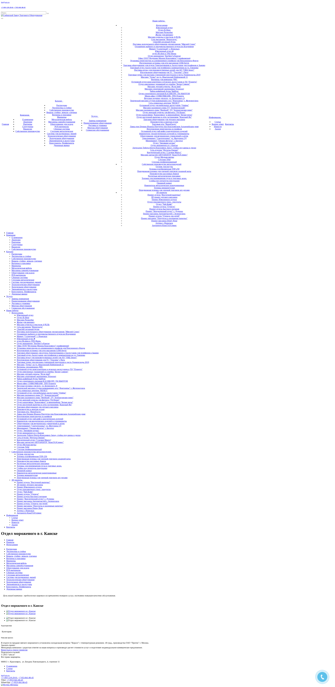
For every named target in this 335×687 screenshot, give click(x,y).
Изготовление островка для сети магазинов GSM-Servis (164, 63)
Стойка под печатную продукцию (164, 181)
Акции (218, 129)
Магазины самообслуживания (61, 122)
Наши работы (159, 21)
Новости (218, 126)
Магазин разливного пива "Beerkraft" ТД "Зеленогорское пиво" (164, 110)
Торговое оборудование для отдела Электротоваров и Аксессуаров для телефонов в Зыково (164, 65)
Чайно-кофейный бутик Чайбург (164, 91)
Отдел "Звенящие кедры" (164, 143)
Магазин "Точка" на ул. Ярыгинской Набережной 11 (164, 77)
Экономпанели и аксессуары (62, 141)
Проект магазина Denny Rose (164, 221)
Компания (25, 115)
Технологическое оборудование (62, 136)
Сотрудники (27, 126)
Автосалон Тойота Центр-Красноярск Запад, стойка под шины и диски (164, 148)
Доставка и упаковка (97, 125)
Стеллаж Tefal (164, 159)
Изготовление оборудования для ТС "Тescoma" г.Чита (164, 72)
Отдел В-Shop (164, 30)
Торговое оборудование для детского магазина (164, 119)
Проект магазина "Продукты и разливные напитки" (164, 218)
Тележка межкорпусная (164, 188)
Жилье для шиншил (164, 35)
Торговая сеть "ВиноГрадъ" (164, 124)
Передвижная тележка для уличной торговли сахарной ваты (164, 171)
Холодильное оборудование (61, 138)
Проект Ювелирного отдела (164, 199)
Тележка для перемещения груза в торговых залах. (164, 178)
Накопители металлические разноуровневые (164, 185)
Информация (215, 117)
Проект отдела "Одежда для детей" (164, 216)
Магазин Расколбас (164, 32)
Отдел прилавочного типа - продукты (164, 202)
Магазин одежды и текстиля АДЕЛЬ (164, 37)
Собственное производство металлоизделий (161, 164)
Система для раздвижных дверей (61, 134)
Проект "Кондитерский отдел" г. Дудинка (164, 211)
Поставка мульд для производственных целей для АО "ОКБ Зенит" (164, 70)
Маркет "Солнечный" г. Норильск (164, 49)
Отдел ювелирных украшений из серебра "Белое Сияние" (164, 84)
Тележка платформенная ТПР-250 (164, 169)
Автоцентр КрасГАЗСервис (164, 225)
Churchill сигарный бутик (164, 42)
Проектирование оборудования (97, 123)
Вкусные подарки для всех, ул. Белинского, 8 (164, 98)
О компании (27, 119)
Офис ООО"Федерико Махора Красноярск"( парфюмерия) (164, 58)
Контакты (229, 124)
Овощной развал (164, 183)
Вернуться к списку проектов (14, 650)
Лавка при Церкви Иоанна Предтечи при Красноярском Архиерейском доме (164, 126)
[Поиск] (48, 13)
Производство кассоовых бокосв (164, 174)
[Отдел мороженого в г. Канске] (21, 611)
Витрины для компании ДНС (164, 79)
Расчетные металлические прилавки (164, 176)
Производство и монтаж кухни (164, 122)
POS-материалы (62, 126)
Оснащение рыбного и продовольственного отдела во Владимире (164, 46)
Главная (5, 124)
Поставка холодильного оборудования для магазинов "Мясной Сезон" (164, 44)
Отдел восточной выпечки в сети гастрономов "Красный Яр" (164, 117)
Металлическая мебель (62, 119)
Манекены (61, 117)
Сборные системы (62, 129)
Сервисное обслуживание (97, 130)
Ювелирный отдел (164, 28)
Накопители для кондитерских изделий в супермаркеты (164, 134)
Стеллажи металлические (61, 131)
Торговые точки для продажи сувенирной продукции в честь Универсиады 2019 (164, 75)
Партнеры (27, 124)
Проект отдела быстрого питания (164, 209)
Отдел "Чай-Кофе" (164, 204)
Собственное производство (27, 131)
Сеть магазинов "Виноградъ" (164, 39)
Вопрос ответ (218, 124)
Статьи (218, 122)
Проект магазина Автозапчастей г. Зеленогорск (164, 214)
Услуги (95, 116)
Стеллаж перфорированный (164, 162)
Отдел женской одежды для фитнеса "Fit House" (164, 112)
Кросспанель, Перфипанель (61, 143)
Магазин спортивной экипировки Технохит (164, 89)
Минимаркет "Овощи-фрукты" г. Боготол (164, 141)
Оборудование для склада (61, 124)
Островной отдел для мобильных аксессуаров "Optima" (164, 105)
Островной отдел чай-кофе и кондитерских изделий (164, 131)
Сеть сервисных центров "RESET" (164, 103)
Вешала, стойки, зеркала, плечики (61, 112)
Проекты (10, 542)
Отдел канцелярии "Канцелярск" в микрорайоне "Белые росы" (164, 115)
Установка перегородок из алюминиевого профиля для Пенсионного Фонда (164, 61)
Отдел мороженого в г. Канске (164, 145)
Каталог (59, 101)
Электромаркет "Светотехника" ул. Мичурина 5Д (164, 138)
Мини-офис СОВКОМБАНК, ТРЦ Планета (164, 96)
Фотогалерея (161, 25)
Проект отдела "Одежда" (164, 206)
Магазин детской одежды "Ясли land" (164, 86)
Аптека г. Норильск (164, 223)
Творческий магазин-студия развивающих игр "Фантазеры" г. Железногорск (164, 101)
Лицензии (27, 122)
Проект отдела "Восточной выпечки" (164, 195)
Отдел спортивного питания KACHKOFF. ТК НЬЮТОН (164, 93)
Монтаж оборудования (97, 128)
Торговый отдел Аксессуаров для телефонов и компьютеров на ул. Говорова (164, 68)
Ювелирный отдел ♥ (164, 51)
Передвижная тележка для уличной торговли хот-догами (164, 190)
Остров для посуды (164, 166)
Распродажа (61, 105)
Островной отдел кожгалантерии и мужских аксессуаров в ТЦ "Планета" (164, 82)
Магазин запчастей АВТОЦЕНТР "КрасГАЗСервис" (164, 155)
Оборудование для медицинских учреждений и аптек (164, 136)
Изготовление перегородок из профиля (164, 129)
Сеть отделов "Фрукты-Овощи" (164, 150)
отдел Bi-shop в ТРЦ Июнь (164, 53)
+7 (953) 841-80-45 (15, 680)
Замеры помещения (97, 121)
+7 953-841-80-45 (20, 7)
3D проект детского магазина (164, 197)
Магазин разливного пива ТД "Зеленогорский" (164, 108)
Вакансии (27, 129)
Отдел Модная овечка (164, 157)
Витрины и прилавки (61, 115)
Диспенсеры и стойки (62, 108)
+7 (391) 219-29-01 (7, 7)
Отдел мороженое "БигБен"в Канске (164, 56)
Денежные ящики (62, 145)
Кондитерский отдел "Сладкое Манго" (164, 152)
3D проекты (161, 192)
